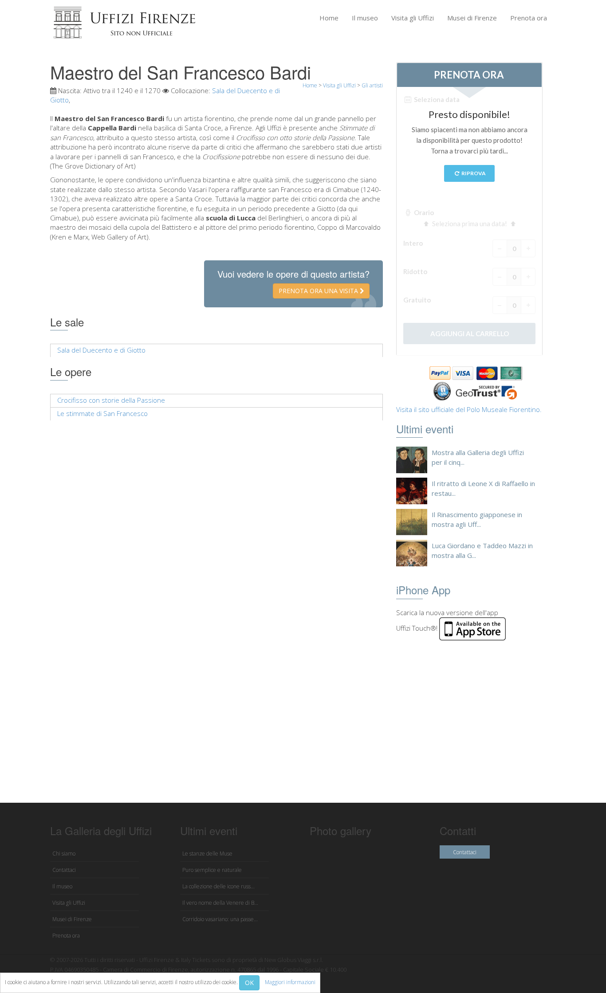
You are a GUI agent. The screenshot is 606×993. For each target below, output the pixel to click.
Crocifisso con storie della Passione (111, 400)
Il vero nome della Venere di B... (220, 903)
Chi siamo (63, 853)
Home (328, 17)
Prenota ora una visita (319, 291)
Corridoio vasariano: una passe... (220, 919)
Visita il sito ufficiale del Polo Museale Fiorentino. (469, 409)
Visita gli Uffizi (412, 17)
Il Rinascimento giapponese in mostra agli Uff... (477, 519)
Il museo (365, 17)
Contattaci (64, 870)
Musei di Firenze (472, 17)
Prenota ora (528, 17)
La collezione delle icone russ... (218, 886)
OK (249, 982)
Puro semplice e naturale (212, 870)
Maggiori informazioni (290, 982)
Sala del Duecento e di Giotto (101, 349)
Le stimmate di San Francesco (102, 413)
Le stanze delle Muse (207, 853)
